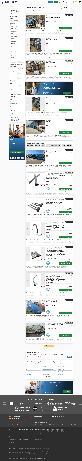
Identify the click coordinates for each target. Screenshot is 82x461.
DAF (12, 33)
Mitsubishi (14, 36)
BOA (13, 23)
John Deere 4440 (9, 424)
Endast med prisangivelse (16, 64)
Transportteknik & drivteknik (17, 12)
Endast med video (15, 117)
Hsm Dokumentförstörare (53, 145)
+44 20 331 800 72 (16, 417)
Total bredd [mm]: (13, 76)
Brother (13, 39)
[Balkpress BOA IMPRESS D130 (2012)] (35, 22)
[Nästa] (44, 22)
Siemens (14, 26)
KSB (13, 30)
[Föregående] (27, 22)
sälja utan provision (16, 152)
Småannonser (15, 108)
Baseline (13, 57)
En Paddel (44, 364)
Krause (13, 35)
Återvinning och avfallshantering (15, 9)
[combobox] (17, 92)
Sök (51, 2)
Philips (13, 38)
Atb (27, 366)
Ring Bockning (61, 369)
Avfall (27, 369)
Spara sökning (49, 346)
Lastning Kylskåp (46, 374)
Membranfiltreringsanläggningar (60, 424)
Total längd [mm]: (13, 71)
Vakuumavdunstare (28, 424)
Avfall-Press (29, 374)
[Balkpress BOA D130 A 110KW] (35, 45)
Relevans (67, 7)
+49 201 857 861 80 (59, 417)
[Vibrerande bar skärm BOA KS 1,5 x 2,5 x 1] (35, 307)
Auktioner (14, 110)
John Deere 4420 (18, 424)
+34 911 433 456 (15, 419)
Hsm (43, 145)
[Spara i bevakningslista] (71, 17)
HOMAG (13, 28)
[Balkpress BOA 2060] (35, 127)
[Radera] (47, 2)
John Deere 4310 (47, 424)
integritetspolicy (32, 458)
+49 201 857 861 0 (37, 417)
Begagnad (14, 103)
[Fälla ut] (49, 35)
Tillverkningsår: (13, 66)
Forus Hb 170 (45, 366)
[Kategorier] (19, 2)
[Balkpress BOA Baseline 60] (35, 68)
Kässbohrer (14, 41)
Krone (13, 31)
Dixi (64, 145)
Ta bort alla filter (37, 10)
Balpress (37, 145)
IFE (12, 44)
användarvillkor (40, 458)
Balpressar (30, 145)
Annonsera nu (67, 93)
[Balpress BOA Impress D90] (35, 157)
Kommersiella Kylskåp (47, 369)
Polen (15, 96)
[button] (80, 2)
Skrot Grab (60, 372)
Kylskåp (44, 372)
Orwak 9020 (60, 364)
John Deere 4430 (72, 424)
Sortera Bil (60, 374)
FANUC (13, 25)
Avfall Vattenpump (30, 372)
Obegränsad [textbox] (14, 92)
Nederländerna (17, 94)
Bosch (13, 43)
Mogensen (14, 46)
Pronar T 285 (61, 366)
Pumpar (69, 145)
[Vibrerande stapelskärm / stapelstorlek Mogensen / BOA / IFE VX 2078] (35, 330)
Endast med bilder (16, 116)
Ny (12, 101)
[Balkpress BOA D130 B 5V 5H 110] (35, 104)
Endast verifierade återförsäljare (15, 120)
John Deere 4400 (38, 424)
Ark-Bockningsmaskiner (32, 364)
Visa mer (49, 376)
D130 (14, 55)
